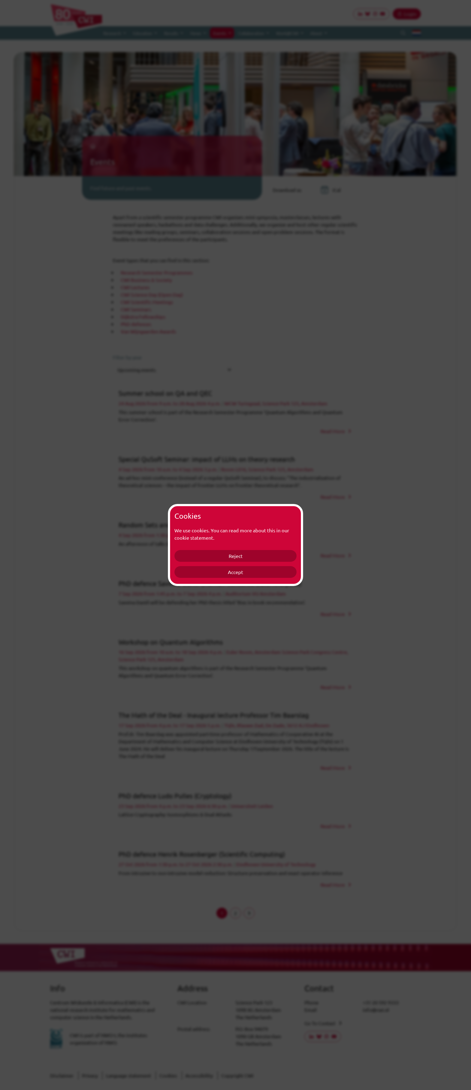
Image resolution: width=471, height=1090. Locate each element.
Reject (236, 556)
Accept (235, 572)
